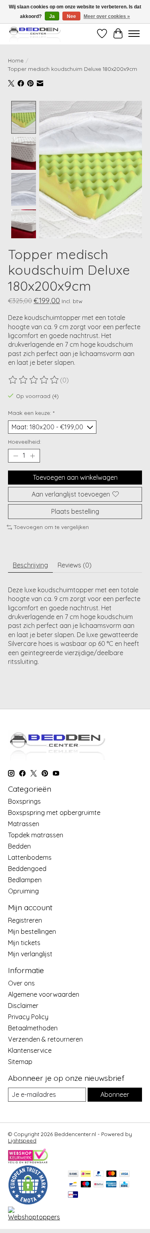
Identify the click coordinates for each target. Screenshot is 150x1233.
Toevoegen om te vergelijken (51, 527)
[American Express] (111, 1185)
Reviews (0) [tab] (75, 565)
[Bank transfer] (73, 1174)
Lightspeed (22, 1140)
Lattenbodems (30, 857)
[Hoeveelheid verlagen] (15, 456)
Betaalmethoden (33, 1028)
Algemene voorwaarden (43, 994)
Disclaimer (23, 1006)
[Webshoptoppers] (34, 1217)
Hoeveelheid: (24, 441)
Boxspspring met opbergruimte (54, 813)
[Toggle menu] (134, 34)
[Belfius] (99, 1185)
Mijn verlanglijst (30, 954)
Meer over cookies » (107, 16)
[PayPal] (99, 1174)
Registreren (25, 920)
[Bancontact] (73, 1185)
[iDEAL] (86, 1174)
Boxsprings (24, 801)
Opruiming (23, 891)
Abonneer (114, 1094)
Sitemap (20, 1062)
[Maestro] (86, 1185)
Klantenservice (30, 1050)
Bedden (19, 846)
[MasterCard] (111, 1174)
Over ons (21, 983)
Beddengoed (27, 869)
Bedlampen (25, 880)
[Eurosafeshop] (28, 1203)
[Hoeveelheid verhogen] (32, 456)
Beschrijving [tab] (30, 565)
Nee (71, 16)
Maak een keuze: (31, 413)
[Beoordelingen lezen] (34, 380)
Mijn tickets (24, 943)
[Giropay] (73, 1195)
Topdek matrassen (35, 835)
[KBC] (124, 1185)
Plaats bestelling (75, 511)
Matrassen (23, 824)
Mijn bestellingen (32, 931)
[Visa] (124, 1174)
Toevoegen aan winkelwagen (75, 477)
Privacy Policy (28, 1017)
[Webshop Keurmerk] (28, 1161)
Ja (52, 16)
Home (16, 60)
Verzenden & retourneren (45, 1039)
